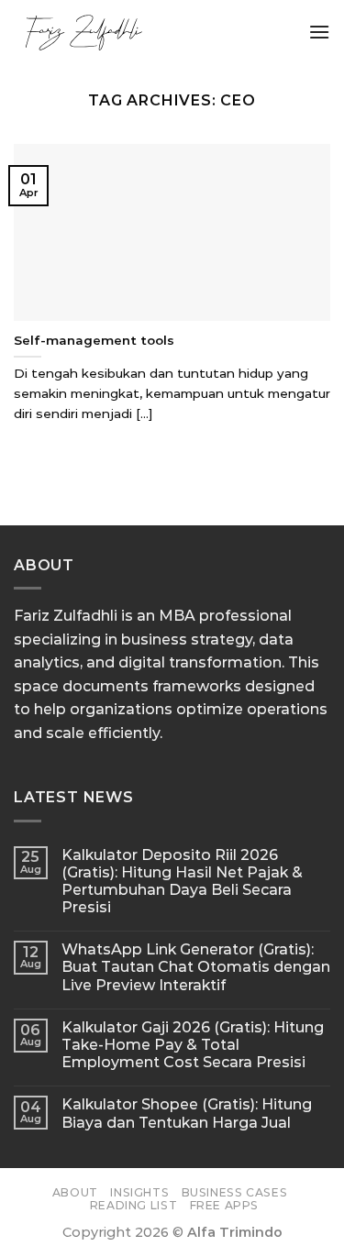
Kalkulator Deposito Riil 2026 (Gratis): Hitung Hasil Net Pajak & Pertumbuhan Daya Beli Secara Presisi (182, 881)
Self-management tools (94, 340)
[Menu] (319, 31)
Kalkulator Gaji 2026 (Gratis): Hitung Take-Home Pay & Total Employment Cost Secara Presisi (192, 1045)
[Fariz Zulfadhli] (154, 32)
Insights (139, 1192)
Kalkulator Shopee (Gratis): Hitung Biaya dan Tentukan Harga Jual (186, 1113)
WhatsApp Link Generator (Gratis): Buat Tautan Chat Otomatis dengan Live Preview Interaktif (195, 967)
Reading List (133, 1205)
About (75, 1192)
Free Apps (225, 1205)
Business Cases (235, 1192)
